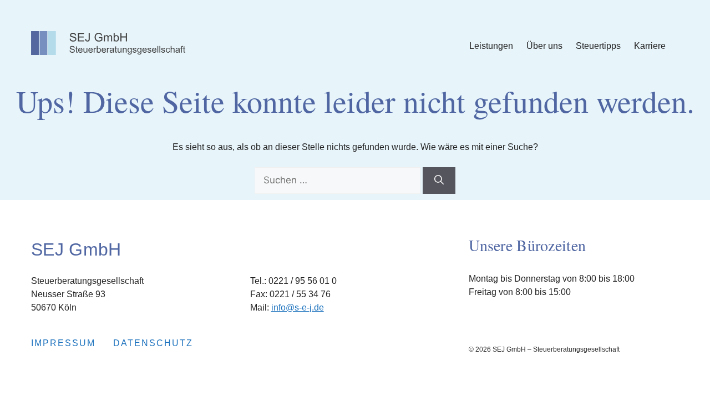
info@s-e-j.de (297, 307)
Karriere (650, 46)
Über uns (544, 46)
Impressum (63, 343)
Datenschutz (153, 343)
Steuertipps (598, 46)
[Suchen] (439, 180)
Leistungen (491, 46)
